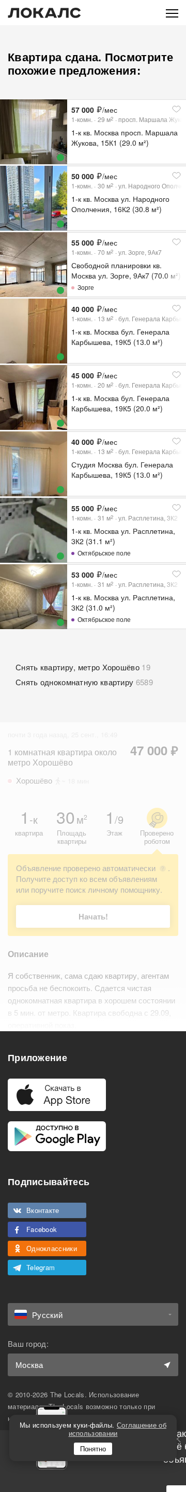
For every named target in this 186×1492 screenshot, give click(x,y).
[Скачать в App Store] (57, 1095)
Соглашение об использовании (117, 1429)
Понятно (93, 1448)
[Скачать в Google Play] (57, 1136)
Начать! (93, 916)
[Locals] (44, 13)
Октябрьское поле (104, 552)
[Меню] (172, 12)
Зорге (86, 287)
